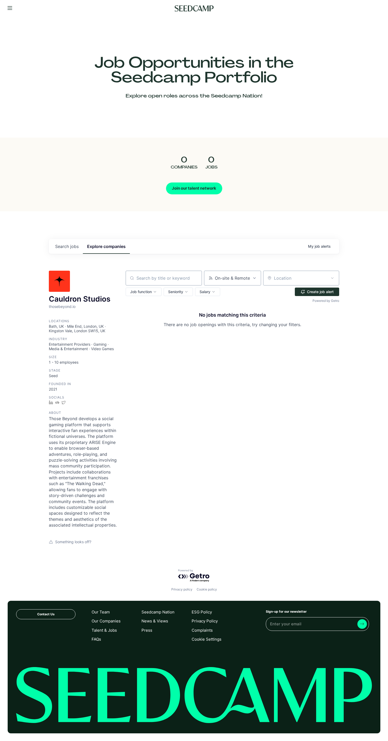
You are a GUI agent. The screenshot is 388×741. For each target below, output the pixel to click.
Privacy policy (181, 589)
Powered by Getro (326, 301)
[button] (144, 292)
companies (106, 246)
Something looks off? (73, 542)
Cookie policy (207, 589)
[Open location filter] (332, 278)
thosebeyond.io (62, 306)
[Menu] (10, 8)
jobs (67, 246)
